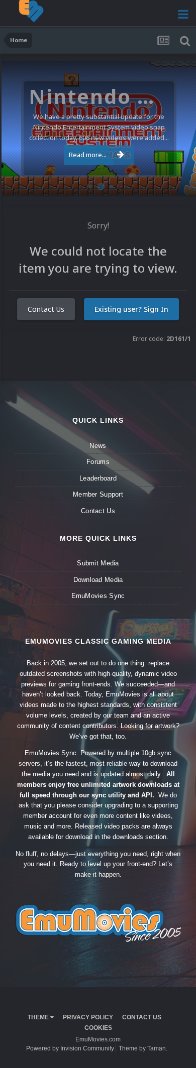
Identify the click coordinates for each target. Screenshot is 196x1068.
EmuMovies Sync (98, 596)
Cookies (98, 1027)
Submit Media (98, 563)
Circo (178, 182)
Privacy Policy (88, 1017)
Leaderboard (98, 478)
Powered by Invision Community (70, 1048)
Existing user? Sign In (131, 309)
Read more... (88, 154)
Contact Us (46, 309)
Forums (98, 461)
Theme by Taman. (143, 1048)
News (97, 445)
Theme (39, 1017)
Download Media (98, 579)
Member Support (98, 494)
